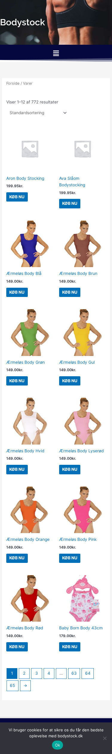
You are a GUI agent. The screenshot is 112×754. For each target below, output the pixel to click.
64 (87, 673)
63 (74, 673)
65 (12, 685)
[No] (105, 738)
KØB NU (16, 196)
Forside (12, 83)
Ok (57, 745)
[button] (56, 53)
